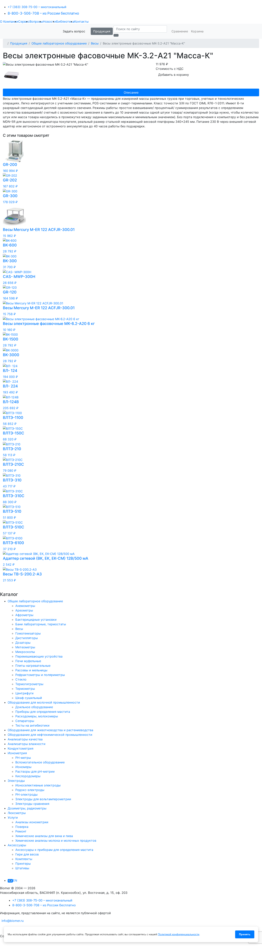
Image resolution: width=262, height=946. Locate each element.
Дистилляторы (26, 638)
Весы (95, 43)
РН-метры (23, 758)
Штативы (22, 868)
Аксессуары (17, 845)
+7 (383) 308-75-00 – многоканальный (37, 7)
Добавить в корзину (173, 75)
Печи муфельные (28, 661)
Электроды (16, 781)
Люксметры (17, 813)
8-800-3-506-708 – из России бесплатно (43, 13)
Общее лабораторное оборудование (59, 43)
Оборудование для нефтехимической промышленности (50, 735)
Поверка (21, 827)
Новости (49, 21)
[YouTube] (0, 944)
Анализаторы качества (25, 739)
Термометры (25, 689)
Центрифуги (24, 693)
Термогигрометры (29, 684)
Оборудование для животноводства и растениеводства (50, 730)
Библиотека (65, 21)
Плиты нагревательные (32, 665)
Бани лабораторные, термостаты (40, 624)
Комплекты (23, 859)
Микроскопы (25, 652)
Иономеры (23, 767)
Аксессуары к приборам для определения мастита (54, 850)
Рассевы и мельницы (31, 670)
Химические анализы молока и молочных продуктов (55, 840)
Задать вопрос (74, 31)
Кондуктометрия (20, 748)
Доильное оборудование (34, 707)
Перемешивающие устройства (39, 656)
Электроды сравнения (32, 804)
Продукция (101, 31)
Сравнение (179, 31)
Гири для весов (27, 854)
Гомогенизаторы (28, 633)
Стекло (20, 679)
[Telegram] (0, 928)
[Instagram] (5, 944)
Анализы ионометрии (31, 822)
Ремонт (20, 831)
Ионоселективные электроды (38, 785)
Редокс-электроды (29, 790)
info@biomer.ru (13, 921)
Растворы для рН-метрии (35, 771)
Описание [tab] (131, 92)
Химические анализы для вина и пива (44, 836)
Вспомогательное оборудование (40, 762)
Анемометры (25, 606)
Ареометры (24, 610)
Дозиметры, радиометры (27, 808)
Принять (244, 934)
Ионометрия (17, 753)
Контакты (81, 21)
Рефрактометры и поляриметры (40, 675)
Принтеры (23, 863)
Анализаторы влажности (26, 744)
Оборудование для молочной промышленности (44, 702)
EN (15, 880)
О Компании (9, 21)
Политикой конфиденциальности (178, 934)
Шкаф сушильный (28, 698)
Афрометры (24, 615)
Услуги (13, 817)
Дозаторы (22, 642)
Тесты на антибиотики (32, 725)
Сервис (24, 21)
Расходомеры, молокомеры (36, 716)
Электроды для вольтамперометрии (43, 799)
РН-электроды (26, 794)
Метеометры (25, 647)
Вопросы (36, 21)
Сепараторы (24, 721)
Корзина (197, 31)
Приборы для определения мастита (42, 712)
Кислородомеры (27, 776)
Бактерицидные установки (36, 619)
